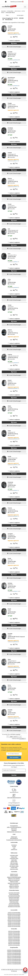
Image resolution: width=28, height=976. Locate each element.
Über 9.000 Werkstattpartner (14, 797)
